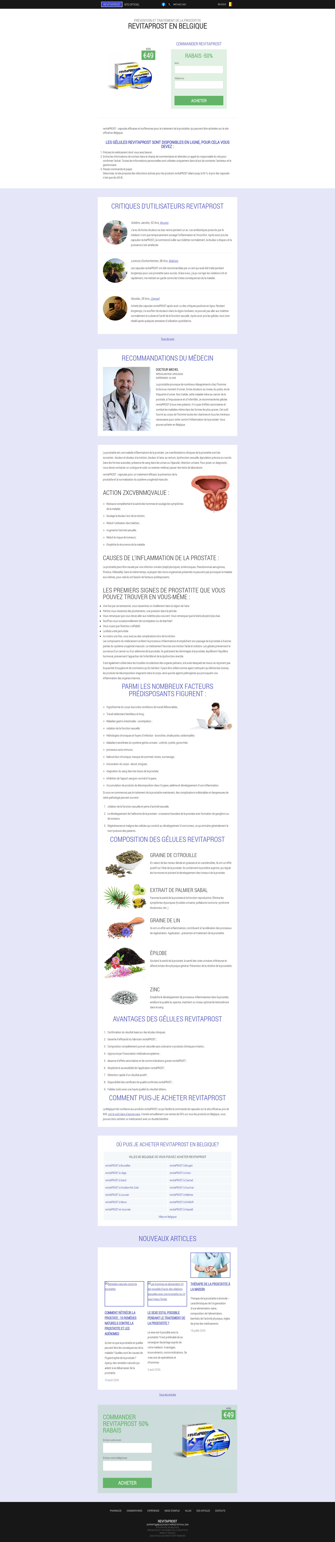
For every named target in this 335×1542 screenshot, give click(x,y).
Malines (173, 261)
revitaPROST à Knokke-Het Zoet (122, 1187)
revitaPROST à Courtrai (182, 1187)
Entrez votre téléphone (115, 1457)
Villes (188, 1510)
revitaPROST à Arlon (180, 1173)
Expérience (153, 1510)
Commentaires (134, 1510)
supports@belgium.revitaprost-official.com (167, 1524)
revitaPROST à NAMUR (181, 1202)
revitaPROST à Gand (115, 1180)
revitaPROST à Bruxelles (117, 1165)
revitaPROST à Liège (115, 1173)
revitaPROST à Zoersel (181, 1180)
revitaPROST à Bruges (181, 1165)
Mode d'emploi (172, 1510)
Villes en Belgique (167, 1216)
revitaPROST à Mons (116, 1202)
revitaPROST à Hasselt (181, 1209)
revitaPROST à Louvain (117, 1194)
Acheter (199, 100)
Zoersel (155, 298)
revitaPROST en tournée (118, 1209)
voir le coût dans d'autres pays (124, 1114)
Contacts (220, 1510)
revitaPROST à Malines (181, 1194)
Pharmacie (115, 1510)
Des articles (203, 1510)
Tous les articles (167, 1394)
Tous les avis (167, 339)
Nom (176, 63)
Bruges (164, 223)
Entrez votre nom (112, 1440)
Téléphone (179, 78)
